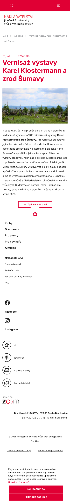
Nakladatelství (14, 258)
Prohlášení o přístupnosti (50, 450)
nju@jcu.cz (61, 417)
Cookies (35, 441)
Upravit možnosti (16, 482)
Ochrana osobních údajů (19, 450)
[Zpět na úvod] (35, 21)
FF (3, 56)
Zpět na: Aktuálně (37, 204)
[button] (12, 5)
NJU (9, 56)
